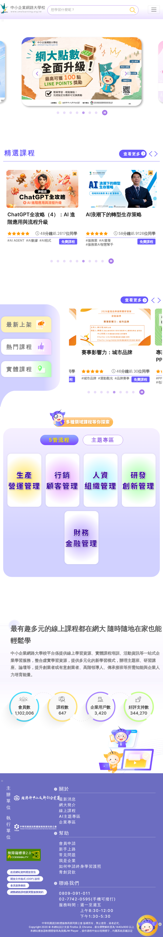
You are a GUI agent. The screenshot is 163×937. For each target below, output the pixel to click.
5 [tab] (84, 113)
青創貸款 (67, 872)
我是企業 (67, 860)
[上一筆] (37, 73)
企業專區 (67, 822)
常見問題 (67, 855)
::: (2, 20)
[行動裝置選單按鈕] (154, 9)
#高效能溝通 (95, 240)
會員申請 (67, 843)
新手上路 (67, 849)
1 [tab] (59, 113)
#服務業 (13, 240)
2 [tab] (65, 113)
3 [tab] (71, 113)
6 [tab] (91, 113)
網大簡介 (67, 805)
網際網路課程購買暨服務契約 (27, 892)
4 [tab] (78, 113)
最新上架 (19, 324)
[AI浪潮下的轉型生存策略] (42, 189)
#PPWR (87, 378)
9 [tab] (103, 262)
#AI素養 (26, 240)
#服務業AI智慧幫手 (21, 244)
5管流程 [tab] (59, 440)
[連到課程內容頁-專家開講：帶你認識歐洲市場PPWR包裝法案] (115, 327)
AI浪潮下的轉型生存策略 (35, 214)
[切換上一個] (150, 154)
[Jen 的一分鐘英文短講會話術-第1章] (121, 189)
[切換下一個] (156, 154)
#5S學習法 (93, 244)
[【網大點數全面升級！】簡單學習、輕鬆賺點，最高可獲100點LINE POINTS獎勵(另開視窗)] (81, 71)
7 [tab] (97, 113)
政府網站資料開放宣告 (23, 872)
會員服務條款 (18, 885)
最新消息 (67, 799)
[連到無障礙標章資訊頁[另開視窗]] (23, 854)
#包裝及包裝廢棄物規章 (98, 382)
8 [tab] (97, 262)
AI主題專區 (70, 816)
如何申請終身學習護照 (80, 866)
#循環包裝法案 (105, 378)
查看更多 (132, 154)
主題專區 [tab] (102, 440)
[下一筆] (125, 73)
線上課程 (67, 810)
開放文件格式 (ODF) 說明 (25, 878)
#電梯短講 (112, 240)
